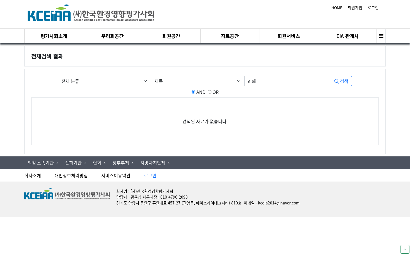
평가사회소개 (53, 35)
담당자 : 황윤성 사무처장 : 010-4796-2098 (152, 197)
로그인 (373, 7)
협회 (97, 162)
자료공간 (230, 35)
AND (200, 92)
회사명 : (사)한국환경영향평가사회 (144, 191)
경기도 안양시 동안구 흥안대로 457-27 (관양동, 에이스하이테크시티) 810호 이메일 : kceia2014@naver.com (208, 203)
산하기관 (74, 162)
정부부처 (121, 162)
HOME (336, 7)
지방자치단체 (153, 162)
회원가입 (355, 7)
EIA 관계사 (347, 35)
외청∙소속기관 (41, 162)
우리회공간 (112, 35)
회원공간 (171, 35)
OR (215, 92)
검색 (343, 81)
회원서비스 (289, 35)
